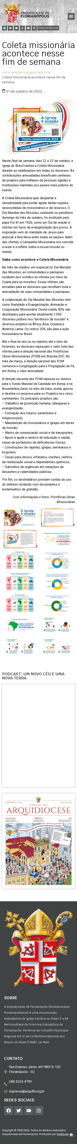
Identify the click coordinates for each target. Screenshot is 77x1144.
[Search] (34, 28)
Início (6, 72)
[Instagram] (22, 28)
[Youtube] (16, 28)
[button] (71, 16)
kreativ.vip (63, 1134)
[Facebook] (4, 28)
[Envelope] (28, 28)
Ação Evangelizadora (31, 72)
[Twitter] (10, 28)
